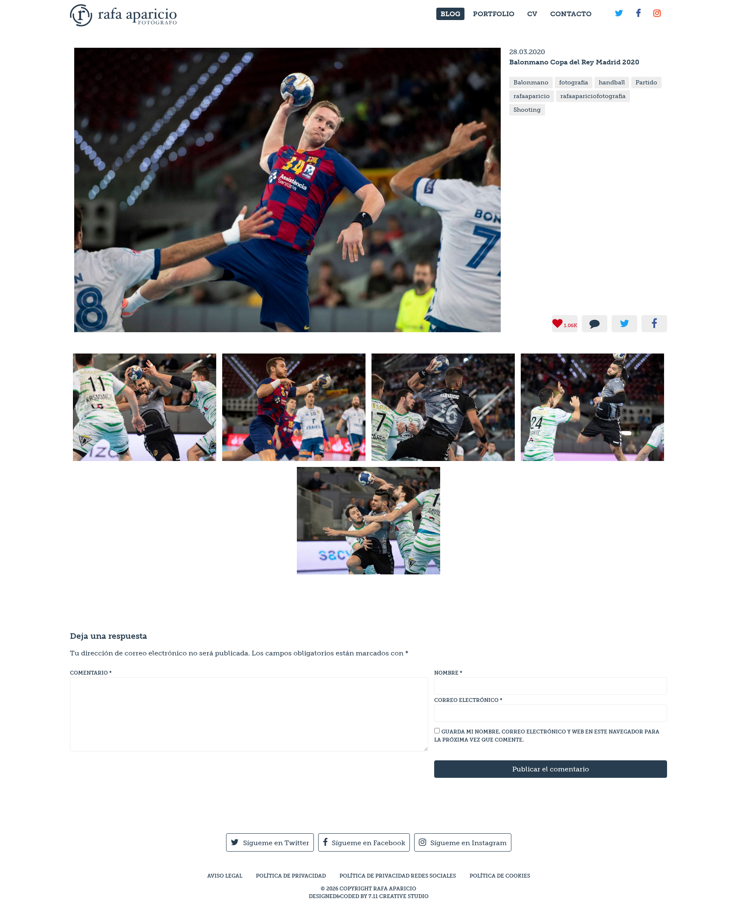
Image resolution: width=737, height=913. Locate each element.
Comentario (91, 673)
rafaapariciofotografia (593, 96)
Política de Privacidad (291, 876)
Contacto (571, 14)
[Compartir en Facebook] (654, 323)
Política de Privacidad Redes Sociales (397, 876)
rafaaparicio (532, 96)
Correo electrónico (468, 700)
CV (532, 14)
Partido (646, 82)
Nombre (448, 673)
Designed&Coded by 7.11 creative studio (369, 896)
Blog (450, 14)
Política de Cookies (500, 876)
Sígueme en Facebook (368, 843)
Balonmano (531, 82)
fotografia (573, 82)
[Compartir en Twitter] (624, 323)
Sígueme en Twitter (276, 843)
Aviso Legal (224, 876)
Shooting (527, 109)
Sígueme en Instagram (468, 843)
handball (612, 82)
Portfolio (493, 14)
